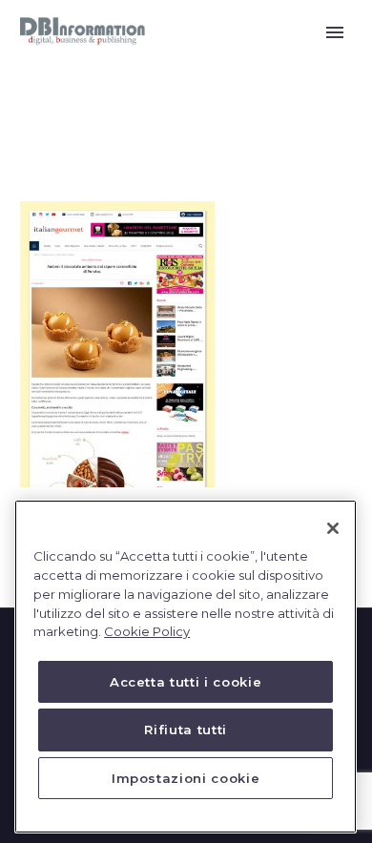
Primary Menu (335, 32)
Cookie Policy (147, 631)
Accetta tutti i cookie (185, 681)
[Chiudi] (333, 528)
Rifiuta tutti (185, 729)
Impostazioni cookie (185, 778)
